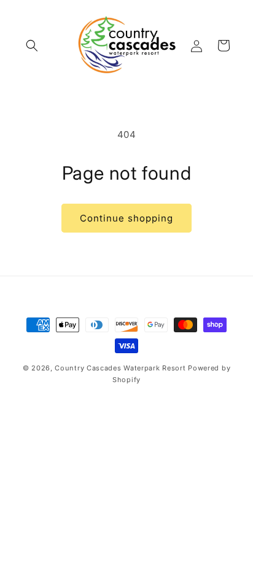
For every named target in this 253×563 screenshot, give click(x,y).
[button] (31, 45)
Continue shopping (126, 218)
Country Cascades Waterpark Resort (120, 368)
